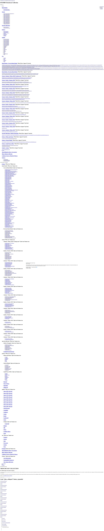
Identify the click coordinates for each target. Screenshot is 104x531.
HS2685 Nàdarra (30, 77)
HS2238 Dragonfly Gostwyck (59, 69)
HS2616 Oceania (26, 65)
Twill (7, 146)
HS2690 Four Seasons (5, 78)
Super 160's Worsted (6, 41)
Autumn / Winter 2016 (7, 23)
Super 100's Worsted (8, 406)
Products (3, 150)
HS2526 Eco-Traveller (76, 66)
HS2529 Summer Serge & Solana (69, 66)
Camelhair (5, 46)
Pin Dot (5, 146)
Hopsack (13, 145)
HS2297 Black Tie (25, 69)
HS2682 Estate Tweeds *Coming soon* (10, 174)
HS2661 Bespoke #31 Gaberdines (6, 77)
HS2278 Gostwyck (52, 69)
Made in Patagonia (6, 27)
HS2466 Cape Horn (31, 67)
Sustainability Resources (7, 160)
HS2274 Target (36, 73)
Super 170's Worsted (6, 40)
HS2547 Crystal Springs (42, 66)
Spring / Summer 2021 (7, 21)
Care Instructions (6, 159)
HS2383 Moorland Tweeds (24, 102)
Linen (4, 50)
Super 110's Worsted (6, 44)
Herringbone (8, 138)
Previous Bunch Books (7, 10)
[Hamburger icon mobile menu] (2, 0)
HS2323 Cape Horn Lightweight (13, 69)
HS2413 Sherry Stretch (5, 98)
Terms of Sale (3, 519)
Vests (4, 61)
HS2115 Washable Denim (98, 69)
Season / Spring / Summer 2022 (8, 112)
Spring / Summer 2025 (7, 15)
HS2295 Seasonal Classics (31, 73)
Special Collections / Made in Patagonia (10, 133)
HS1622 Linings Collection (28, 70)
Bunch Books (4, 7)
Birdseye (5, 145)
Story (2, 464)
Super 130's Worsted (8, 400)
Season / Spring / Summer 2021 (8, 119)
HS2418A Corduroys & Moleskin (6, 94)
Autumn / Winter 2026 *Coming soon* (9, 13)
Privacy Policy (4, 521)
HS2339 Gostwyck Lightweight (27, 68)
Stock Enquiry (102, 6)
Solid (13, 138)
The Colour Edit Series (8, 462)
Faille (11, 145)
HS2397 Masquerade (30, 102)
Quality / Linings (5, 147)
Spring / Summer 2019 (7, 22)
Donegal (5, 33)
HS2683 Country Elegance (24, 77)
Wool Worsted (5, 45)
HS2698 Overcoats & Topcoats (27, 78)
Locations (3, 465)
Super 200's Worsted (6, 39)
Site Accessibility (4, 524)
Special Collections (6, 25)
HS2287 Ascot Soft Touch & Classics (32, 69)
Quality (3, 37)
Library (3, 157)
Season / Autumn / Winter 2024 (8, 92)
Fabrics (3, 164)
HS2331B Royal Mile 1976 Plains (35, 68)
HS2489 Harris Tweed (14, 67)
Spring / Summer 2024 (7, 17)
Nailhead (3, 146)
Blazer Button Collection (7, 153)
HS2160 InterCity (9, 74)
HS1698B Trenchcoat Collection (21, 70)
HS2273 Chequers (4, 74)
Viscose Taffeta (4, 149)
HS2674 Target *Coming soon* (9, 175)
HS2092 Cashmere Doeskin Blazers (16, 74)
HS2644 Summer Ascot (9, 65)
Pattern (3, 29)
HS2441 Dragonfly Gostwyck (20, 99)
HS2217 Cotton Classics (71, 69)
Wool (4, 54)
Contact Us (3, 518)
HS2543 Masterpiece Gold (49, 66)
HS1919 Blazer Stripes (8, 331)
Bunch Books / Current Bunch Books (9, 63)
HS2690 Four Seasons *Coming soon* (10, 172)
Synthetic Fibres (6, 53)
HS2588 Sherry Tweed (10, 66)
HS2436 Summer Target (10, 99)
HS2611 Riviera (43, 65)
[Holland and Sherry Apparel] (10, 0)
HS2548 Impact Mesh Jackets (6, 73)
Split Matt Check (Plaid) (8, 368)
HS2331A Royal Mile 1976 (5, 69)
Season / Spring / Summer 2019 (8, 123)
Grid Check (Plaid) (7, 367)
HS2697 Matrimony (29, 82)
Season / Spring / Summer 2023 (8, 104)
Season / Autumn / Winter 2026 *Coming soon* (12, 76)
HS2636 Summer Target (21, 65)
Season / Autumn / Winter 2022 (8, 108)
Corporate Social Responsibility (6, 522)
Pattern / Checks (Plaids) (7, 140)
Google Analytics (34, 267)
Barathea (3, 145)
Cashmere (5, 47)
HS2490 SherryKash (8, 67)
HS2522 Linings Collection (89, 66)
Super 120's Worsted (6, 43)
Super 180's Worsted (8, 393)
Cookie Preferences (4, 525)
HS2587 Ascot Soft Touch (16, 66)
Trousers (5, 437)
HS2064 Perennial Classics (24, 74)
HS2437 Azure (15, 99)
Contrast (3, 138)
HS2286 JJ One (39, 69)
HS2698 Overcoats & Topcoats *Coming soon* (11, 169)
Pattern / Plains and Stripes (7, 136)
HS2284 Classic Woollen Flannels (45, 69)
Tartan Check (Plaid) (8, 369)
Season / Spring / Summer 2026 (8, 80)
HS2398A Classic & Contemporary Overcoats (39, 102)
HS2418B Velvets (20, 73)
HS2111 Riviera (4, 121)
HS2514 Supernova (95, 66)
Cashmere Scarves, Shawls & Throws (9, 155)
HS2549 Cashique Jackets (36, 66)
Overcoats (5, 60)
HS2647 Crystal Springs (23, 82)
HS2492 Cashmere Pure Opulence (9, 194)
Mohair (4, 51)
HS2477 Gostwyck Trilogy (20, 67)
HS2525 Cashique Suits (82, 66)
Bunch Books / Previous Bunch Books (10, 71)
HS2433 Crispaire (4, 99)
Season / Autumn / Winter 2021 (8, 116)
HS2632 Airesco (31, 65)
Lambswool (5, 49)
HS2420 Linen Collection (11, 98)
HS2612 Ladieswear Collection (37, 65)
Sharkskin (6, 385)
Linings (5, 444)
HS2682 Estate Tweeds (18, 77)
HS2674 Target (13, 77)
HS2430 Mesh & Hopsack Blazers (25, 98)
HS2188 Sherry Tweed (78, 69)
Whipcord (5, 35)
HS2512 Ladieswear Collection (14, 73)
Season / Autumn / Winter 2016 (8, 130)
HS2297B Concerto (20, 69)
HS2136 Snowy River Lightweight (90, 69)
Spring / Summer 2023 (7, 18)
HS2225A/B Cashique (65, 69)
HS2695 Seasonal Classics (19, 78)
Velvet (16, 138)
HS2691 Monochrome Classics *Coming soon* (11, 171)
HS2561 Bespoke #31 (30, 66)
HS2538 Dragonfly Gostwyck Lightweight (10, 273)
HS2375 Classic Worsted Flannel (16, 102)
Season (3, 11)
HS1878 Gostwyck (14, 70)
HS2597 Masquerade (48, 65)
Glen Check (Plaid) (7, 366)
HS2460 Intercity (17, 94)
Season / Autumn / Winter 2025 (8, 84)
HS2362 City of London (8, 344)
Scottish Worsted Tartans (9, 351)
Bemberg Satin (8, 149)
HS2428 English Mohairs (18, 98)
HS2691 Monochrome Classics (12, 78)
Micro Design (16, 145)
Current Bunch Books (7, 9)
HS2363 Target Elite (25, 73)
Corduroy (5, 138)
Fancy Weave (5, 34)
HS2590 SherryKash (4, 66)
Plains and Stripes (6, 31)
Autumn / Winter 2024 (7, 16)
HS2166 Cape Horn (83, 69)
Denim (4, 48)
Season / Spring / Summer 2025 (8, 88)
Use (2, 56)
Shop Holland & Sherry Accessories (9, 152)
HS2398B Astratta (47, 102)
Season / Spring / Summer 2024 (8, 96)
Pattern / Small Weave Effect (8, 143)
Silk (4, 52)
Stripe (14, 138)
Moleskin (11, 138)
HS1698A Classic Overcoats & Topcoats (33, 74)
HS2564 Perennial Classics (23, 66)
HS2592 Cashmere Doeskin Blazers (55, 65)
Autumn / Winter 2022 (7, 19)
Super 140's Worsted (6, 42)
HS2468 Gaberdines (26, 67)
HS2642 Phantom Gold (15, 65)
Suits (4, 59)
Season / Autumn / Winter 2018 (8, 126)
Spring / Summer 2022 (7, 20)
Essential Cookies (28, 267)
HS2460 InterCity (7, 198)
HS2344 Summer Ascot (20, 68)
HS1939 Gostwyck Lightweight (8, 70)
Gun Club (6, 365)
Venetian (9, 146)
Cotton (5, 414)
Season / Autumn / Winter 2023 (8, 101)
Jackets (4, 58)
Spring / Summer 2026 (7, 14)
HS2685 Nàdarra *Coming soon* (9, 173)
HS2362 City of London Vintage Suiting (11, 68)
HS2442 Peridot (13, 94)
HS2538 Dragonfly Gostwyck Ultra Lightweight (58, 66)
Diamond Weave (8, 145)
